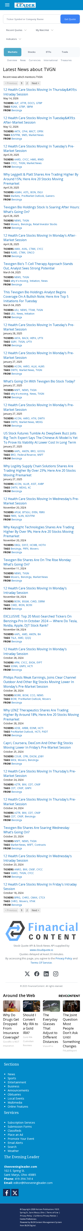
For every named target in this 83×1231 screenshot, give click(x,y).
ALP (16, 103)
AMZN (25, 451)
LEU (16, 310)
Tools (65, 51)
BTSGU (26, 512)
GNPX (22, 666)
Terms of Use (52, 1212)
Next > (35, 83)
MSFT (17, 390)
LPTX (40, 338)
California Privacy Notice (45, 1215)
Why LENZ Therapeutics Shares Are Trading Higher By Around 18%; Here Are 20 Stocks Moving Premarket (41, 714)
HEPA (33, 338)
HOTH (42, 545)
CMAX (34, 897)
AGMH (18, 192)
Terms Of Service (41, 962)
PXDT (45, 731)
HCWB (33, 545)
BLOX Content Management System (46, 1222)
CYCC (26, 159)
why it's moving (19, 281)
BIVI (24, 784)
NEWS (17, 220)
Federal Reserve (27, 455)
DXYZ (25, 545)
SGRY (14, 341)
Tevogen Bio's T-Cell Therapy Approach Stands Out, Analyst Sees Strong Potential (38, 266)
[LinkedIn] (46, 974)
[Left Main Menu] (7, 5)
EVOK (32, 662)
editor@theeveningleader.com (33, 1183)
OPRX (40, 131)
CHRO (25, 897)
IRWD (41, 159)
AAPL (17, 451)
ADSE (17, 728)
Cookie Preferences (28, 1219)
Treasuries (66, 60)
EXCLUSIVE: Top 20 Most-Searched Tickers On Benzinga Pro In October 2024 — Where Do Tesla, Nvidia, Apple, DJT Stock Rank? (40, 621)
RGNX (14, 106)
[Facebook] (37, 974)
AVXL (24, 249)
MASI (13, 760)
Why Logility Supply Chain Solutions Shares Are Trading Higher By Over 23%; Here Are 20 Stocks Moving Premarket (39, 470)
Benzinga (16, 110)
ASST (33, 484)
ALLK (34, 366)
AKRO (26, 366)
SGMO (14, 873)
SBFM (30, 106)
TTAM (31, 310)
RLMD (14, 252)
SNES (24, 135)
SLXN (21, 516)
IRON (22, 605)
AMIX (17, 249)
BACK (25, 338)
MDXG (39, 422)
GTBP (39, 103)
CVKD (33, 601)
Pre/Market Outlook (33, 196)
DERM (41, 601)
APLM (17, 512)
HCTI (30, 666)
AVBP (41, 484)
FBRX (42, 512)
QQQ (28, 638)
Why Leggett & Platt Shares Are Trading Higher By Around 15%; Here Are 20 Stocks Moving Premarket (40, 179)
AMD (24, 634)
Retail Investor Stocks (45, 224)
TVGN (22, 163)
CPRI (25, 756)
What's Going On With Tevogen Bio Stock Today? (39, 381)
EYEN (34, 512)
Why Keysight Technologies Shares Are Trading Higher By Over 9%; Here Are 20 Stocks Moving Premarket (38, 531)
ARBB (25, 728)
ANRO (17, 869)
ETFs (48, 51)
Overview (12, 60)
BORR (17, 695)
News (23, 60)
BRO (33, 451)
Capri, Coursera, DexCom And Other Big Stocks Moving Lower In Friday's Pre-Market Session (38, 745)
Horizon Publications (44, 1209)
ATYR (23, 103)
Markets (12, 51)
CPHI (24, 131)
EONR (33, 728)
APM (16, 662)
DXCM (33, 756)
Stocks (31, 51)
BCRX (17, 601)
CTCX (42, 897)
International (51, 60)
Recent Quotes (14, 30)
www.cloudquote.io (41, 950)
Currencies (34, 60)
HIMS (33, 159)
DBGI (17, 545)
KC (29, 487)
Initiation (35, 281)
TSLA (13, 638)
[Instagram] (56, 974)
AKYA (17, 338)
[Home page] (25, 5)
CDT (30, 784)
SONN (14, 666)
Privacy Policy (64, 958)
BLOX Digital (30, 1225)
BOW (25, 695)
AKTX (17, 131)
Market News (36, 135)
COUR (17, 756)
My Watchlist (42, 30)
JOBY (41, 756)
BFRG (17, 897)
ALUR (26, 484)
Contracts (40, 844)
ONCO (30, 252)
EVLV (40, 192)
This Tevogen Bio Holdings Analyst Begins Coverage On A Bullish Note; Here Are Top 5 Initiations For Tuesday (35, 296)
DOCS (31, 103)
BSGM (25, 601)
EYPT (39, 662)
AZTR (17, 784)
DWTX (14, 370)
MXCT (32, 131)
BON (33, 192)
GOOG (41, 451)
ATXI (33, 418)
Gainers (50, 196)
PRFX (25, 548)
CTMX (32, 249)
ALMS (41, 366)
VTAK (32, 901)
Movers (15, 224)
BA (39, 634)
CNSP (37, 784)
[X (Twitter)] (27, 974)
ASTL (26, 192)
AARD (17, 159)
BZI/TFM (15, 135)
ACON (17, 366)
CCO (32, 695)
